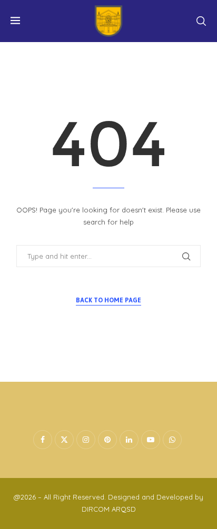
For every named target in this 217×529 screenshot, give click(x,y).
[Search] (201, 21)
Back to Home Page (108, 300)
